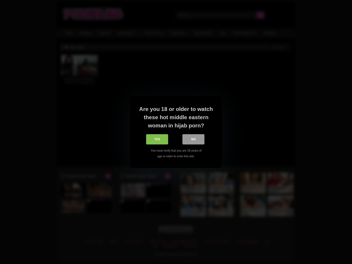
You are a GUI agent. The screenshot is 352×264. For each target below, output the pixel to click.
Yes (157, 139)
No (193, 139)
